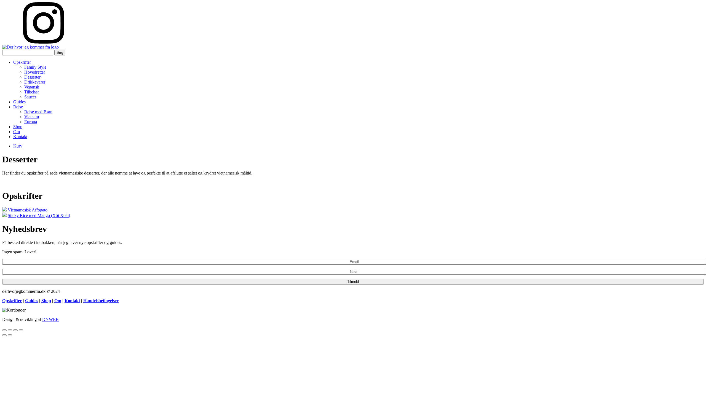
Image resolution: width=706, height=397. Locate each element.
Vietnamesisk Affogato (27, 210)
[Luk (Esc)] (4, 330)
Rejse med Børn (38, 111)
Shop (17, 126)
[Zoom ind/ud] (21, 330)
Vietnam (31, 116)
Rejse (18, 106)
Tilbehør (31, 92)
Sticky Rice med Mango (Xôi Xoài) (39, 215)
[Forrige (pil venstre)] (4, 335)
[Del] (10, 330)
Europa (30, 121)
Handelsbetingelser (101, 300)
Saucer (30, 97)
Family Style (35, 67)
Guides (19, 102)
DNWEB (50, 319)
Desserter (32, 77)
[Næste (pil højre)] (10, 335)
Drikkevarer (34, 82)
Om (16, 131)
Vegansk (31, 87)
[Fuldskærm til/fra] (15, 330)
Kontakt (20, 136)
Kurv (17, 146)
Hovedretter (34, 72)
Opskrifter (22, 62)
